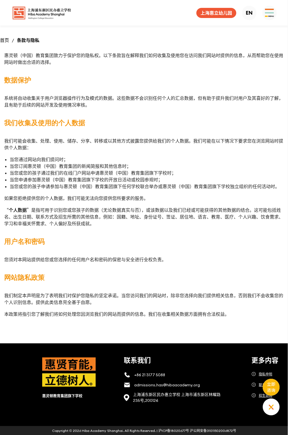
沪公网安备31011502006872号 (213, 431)
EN (249, 13)
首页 (4, 40)
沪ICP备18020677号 (173, 431)
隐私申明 (265, 374)
